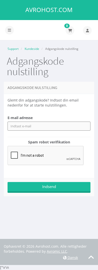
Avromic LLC (57, 251)
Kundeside (32, 49)
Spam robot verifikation (49, 142)
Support (13, 49)
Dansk (72, 257)
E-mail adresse (20, 117)
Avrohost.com (49, 10)
